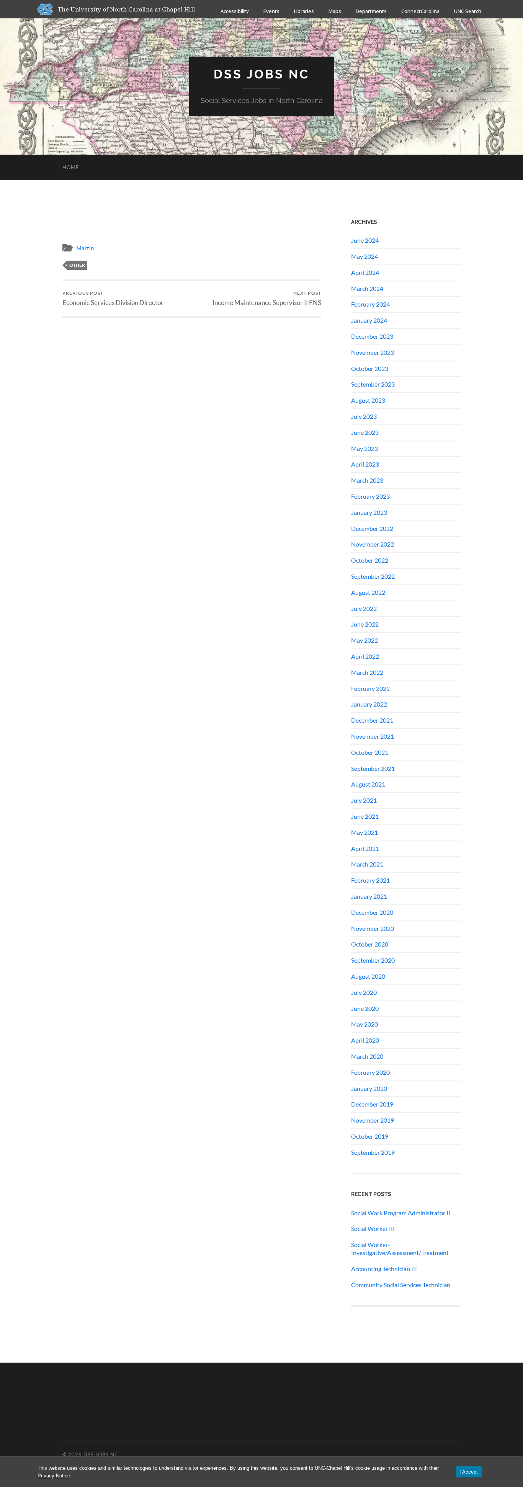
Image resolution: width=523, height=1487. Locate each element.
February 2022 (370, 688)
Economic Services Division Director (112, 298)
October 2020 (369, 944)
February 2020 (370, 1072)
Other (77, 265)
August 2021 (368, 784)
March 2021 (367, 864)
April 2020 (365, 1040)
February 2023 (370, 496)
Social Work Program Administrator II (400, 1212)
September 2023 (373, 384)
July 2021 (364, 800)
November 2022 (372, 544)
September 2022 (373, 576)
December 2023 (372, 336)
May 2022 (364, 640)
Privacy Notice (54, 1476)
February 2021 (370, 880)
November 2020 (372, 928)
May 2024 (364, 256)
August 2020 (368, 976)
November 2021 (372, 736)
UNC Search (467, 11)
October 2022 (369, 560)
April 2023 (365, 464)
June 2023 (365, 432)
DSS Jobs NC (261, 74)
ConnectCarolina (420, 11)
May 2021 (364, 832)
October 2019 (369, 1136)
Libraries (304, 11)
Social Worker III (373, 1228)
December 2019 (372, 1104)
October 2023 (369, 368)
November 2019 (372, 1120)
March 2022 (367, 672)
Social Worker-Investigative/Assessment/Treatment (400, 1248)
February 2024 (370, 304)
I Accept (468, 1472)
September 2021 (373, 768)
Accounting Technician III (384, 1268)
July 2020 (364, 992)
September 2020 (373, 960)
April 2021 (365, 848)
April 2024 (365, 272)
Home (70, 167)
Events (271, 11)
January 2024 (369, 320)
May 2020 (364, 1024)
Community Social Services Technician (400, 1284)
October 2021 (369, 752)
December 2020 (372, 912)
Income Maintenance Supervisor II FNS (266, 298)
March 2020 (367, 1056)
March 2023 (367, 480)
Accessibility (235, 11)
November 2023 (372, 352)
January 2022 (369, 704)
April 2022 (365, 656)
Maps (335, 11)
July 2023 (364, 416)
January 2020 (369, 1088)
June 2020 (365, 1008)
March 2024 (367, 288)
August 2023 (368, 400)
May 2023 (364, 448)
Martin (85, 248)
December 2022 (372, 528)
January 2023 (369, 512)
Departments (371, 11)
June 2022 (365, 624)
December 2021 (372, 720)
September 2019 (373, 1152)
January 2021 (369, 896)
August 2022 (368, 592)
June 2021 (365, 816)
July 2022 (364, 608)
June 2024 (365, 240)
